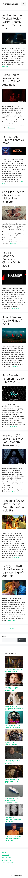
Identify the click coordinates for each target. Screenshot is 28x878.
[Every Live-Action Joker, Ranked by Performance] (14, 717)
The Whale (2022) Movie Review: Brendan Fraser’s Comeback (13, 762)
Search (4, 637)
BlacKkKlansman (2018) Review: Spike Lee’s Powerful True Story (14, 708)
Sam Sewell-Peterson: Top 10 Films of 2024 (13, 378)
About (4, 852)
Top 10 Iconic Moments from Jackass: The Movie (13, 743)
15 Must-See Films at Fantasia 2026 (13, 140)
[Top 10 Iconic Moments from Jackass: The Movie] (14, 735)
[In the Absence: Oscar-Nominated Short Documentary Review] (14, 791)
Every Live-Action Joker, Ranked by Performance (12, 726)
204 (9, 628)
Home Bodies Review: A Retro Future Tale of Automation (12, 79)
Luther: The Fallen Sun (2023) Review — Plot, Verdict (12, 781)
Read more (5, 66)
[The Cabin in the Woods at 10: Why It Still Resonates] (14, 662)
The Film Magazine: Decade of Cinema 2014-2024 (11, 259)
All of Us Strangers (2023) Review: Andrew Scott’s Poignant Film (13, 838)
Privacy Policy (6, 860)
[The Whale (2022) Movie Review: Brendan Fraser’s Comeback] (14, 752)
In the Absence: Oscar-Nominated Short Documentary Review (12, 800)
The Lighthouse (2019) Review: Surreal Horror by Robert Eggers (13, 819)
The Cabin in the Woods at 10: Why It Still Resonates (14, 670)
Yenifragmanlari (10, 4)
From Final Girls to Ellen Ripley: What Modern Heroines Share (12, 689)
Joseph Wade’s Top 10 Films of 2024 (12, 320)
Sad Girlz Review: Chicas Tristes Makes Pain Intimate (13, 196)
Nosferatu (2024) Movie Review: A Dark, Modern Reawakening (13, 440)
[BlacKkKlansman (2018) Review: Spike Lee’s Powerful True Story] (14, 698)
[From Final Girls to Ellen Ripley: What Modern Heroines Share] (14, 679)
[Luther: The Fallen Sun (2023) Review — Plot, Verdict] (14, 771)
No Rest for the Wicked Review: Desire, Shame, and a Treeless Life (12, 22)
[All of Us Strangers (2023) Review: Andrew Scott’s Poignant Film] (14, 829)
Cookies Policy (6, 857)
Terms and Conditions (9, 863)
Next (14, 628)
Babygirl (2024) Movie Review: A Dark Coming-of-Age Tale (13, 570)
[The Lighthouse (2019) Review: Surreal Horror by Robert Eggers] (14, 810)
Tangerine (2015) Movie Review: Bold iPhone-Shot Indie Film (13, 505)
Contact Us (5, 855)
